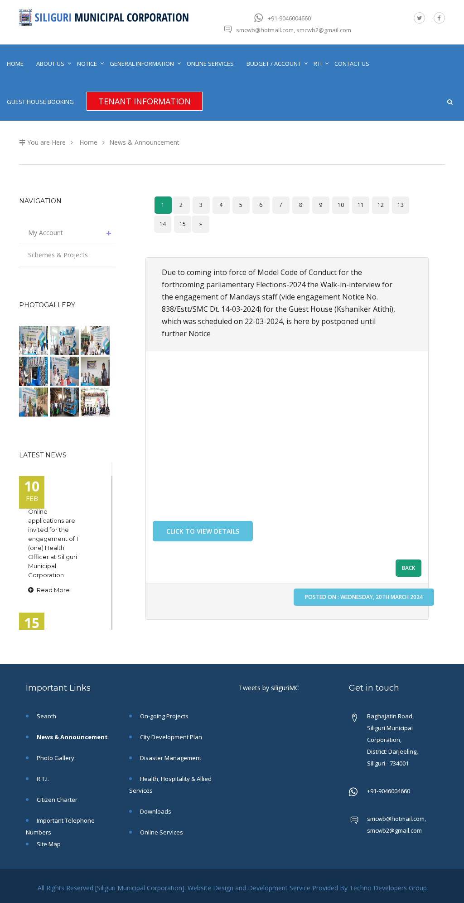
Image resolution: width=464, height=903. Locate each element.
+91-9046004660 (289, 18)
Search (45, 716)
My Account (45, 232)
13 (400, 205)
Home (15, 63)
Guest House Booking (40, 102)
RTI (318, 63)
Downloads (155, 811)
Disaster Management (170, 758)
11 (361, 205)
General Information (142, 63)
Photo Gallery (54, 758)
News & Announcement (144, 142)
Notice (87, 63)
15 (182, 224)
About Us (50, 63)
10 (341, 205)
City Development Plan (170, 737)
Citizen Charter (56, 799)
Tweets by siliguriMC (269, 687)
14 (163, 224)
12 (380, 205)
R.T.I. (42, 779)
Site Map (48, 844)
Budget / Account (273, 63)
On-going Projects (163, 716)
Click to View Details (202, 531)
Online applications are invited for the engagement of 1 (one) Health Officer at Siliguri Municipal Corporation (53, 543)
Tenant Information (144, 101)
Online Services (210, 63)
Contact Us (351, 63)
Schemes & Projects (58, 254)
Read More (52, 590)
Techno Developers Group (388, 887)
